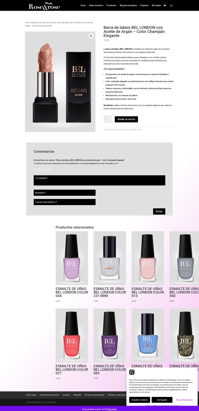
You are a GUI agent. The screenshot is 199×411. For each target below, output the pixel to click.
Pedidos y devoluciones (118, 395)
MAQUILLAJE (36, 23)
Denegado (162, 400)
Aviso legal (31, 395)
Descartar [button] (112, 409)
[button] (91, 35)
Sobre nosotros (96, 5)
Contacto (144, 5)
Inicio (83, 5)
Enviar (159, 211)
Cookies (66, 395)
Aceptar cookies (140, 400)
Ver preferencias (184, 400)
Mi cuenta (156, 5)
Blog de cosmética (128, 5)
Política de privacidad (94, 395)
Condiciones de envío (49, 395)
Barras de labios (49, 23)
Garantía (77, 395)
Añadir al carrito (126, 119)
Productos (111, 5)
